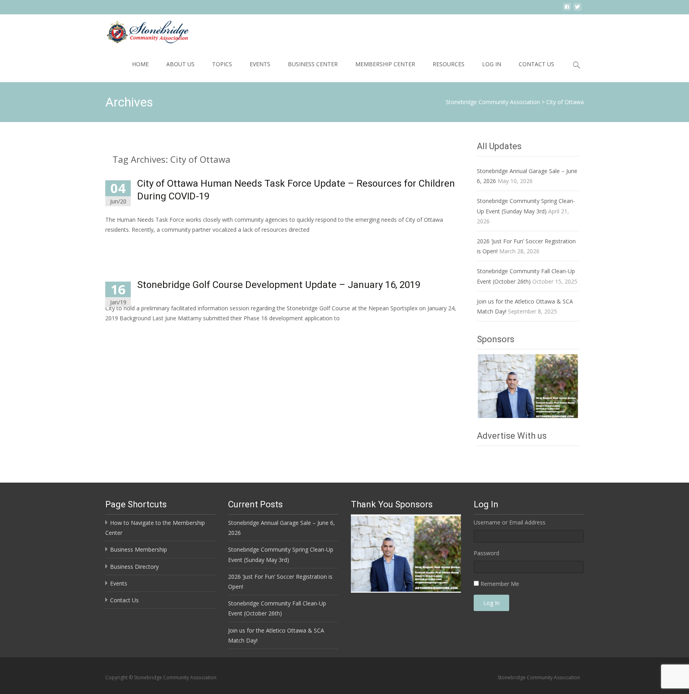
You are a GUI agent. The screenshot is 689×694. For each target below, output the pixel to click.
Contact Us (536, 64)
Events (260, 64)
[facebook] (567, 10)
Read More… (123, 244)
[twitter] (577, 10)
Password (486, 553)
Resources (449, 64)
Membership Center (385, 64)
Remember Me (499, 584)
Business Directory (134, 566)
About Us (180, 64)
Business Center (313, 64)
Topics (222, 64)
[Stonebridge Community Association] (141, 30)
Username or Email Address (509, 522)
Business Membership (138, 549)
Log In (491, 64)
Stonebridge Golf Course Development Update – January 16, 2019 (278, 284)
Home (140, 64)
